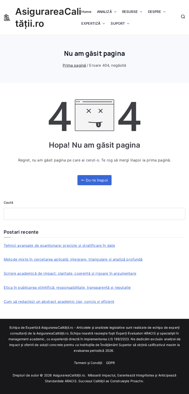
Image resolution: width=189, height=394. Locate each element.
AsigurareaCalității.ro (69, 375)
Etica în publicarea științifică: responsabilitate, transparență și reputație (67, 287)
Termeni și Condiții (88, 363)
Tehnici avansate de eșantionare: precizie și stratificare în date (59, 245)
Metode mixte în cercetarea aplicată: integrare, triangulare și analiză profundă (73, 259)
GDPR (110, 363)
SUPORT (118, 23)
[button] (114, 12)
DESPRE (154, 11)
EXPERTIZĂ (90, 23)
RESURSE (130, 11)
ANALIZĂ (104, 11)
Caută (8, 202)
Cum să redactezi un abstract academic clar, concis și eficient (59, 301)
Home (86, 11)
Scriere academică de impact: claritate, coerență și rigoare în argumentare (70, 273)
